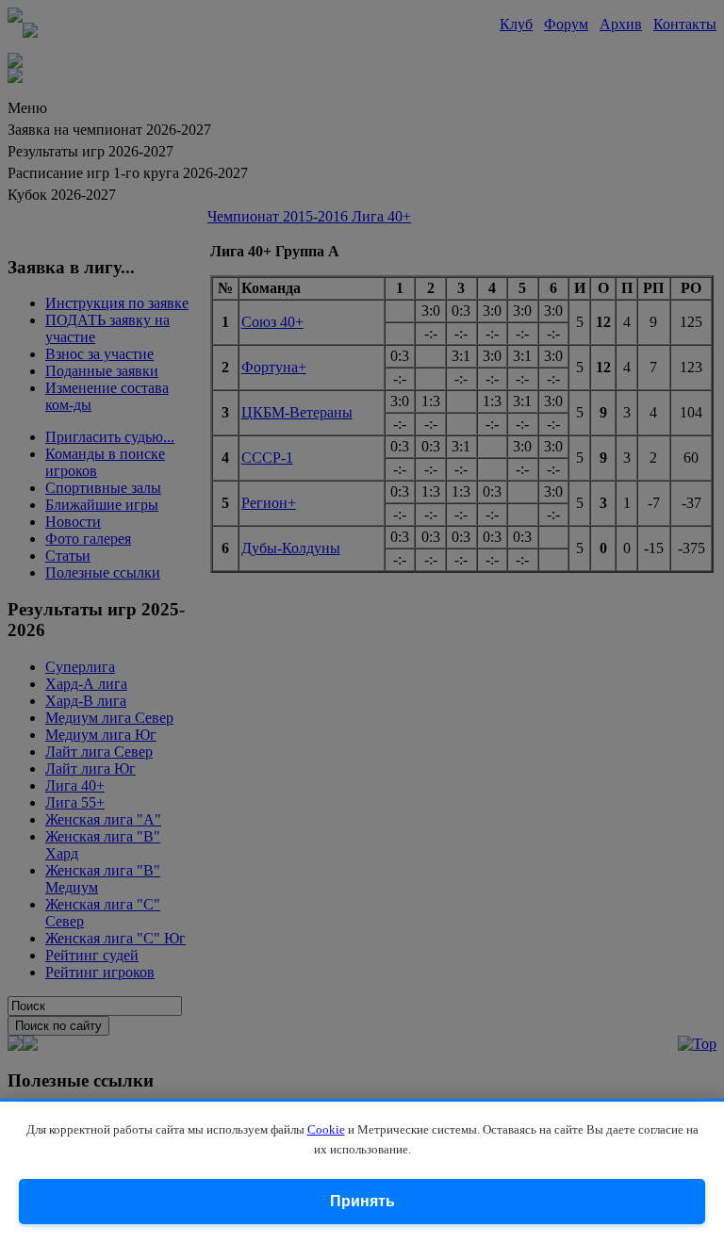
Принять (362, 1201)
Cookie (326, 1129)
